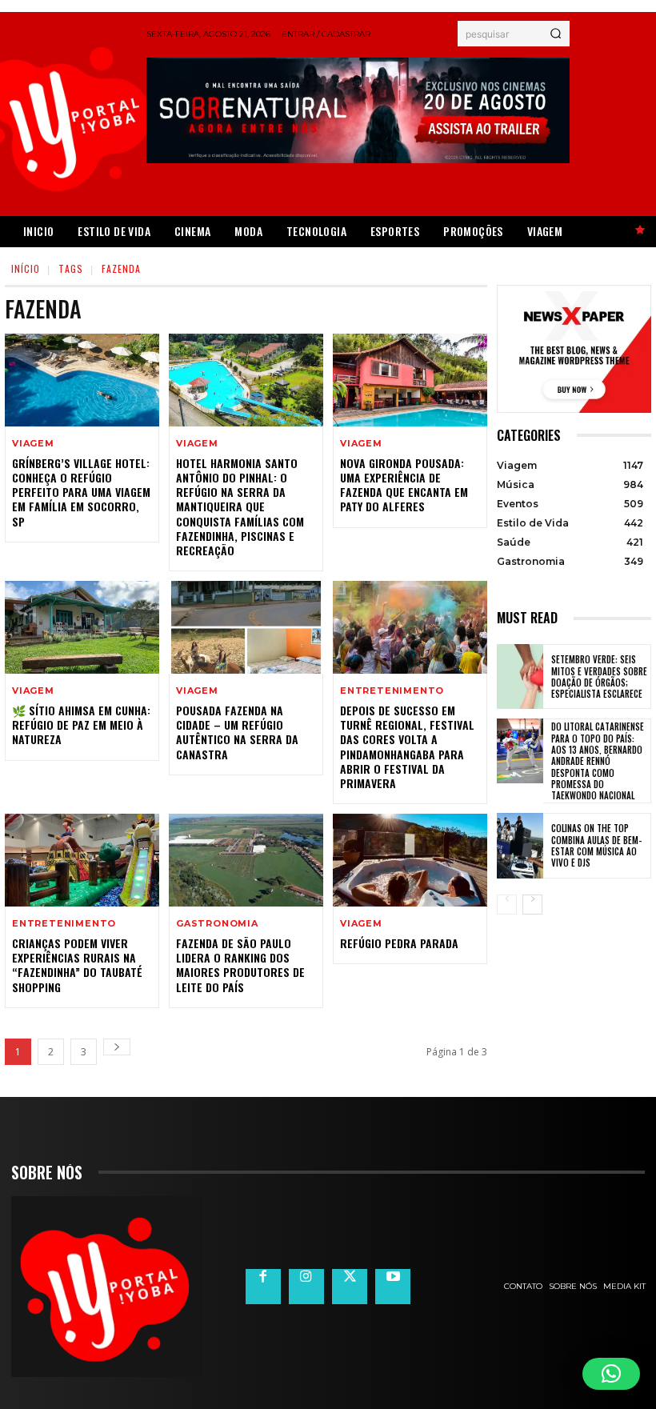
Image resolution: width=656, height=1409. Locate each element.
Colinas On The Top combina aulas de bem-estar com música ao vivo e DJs (596, 845)
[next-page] (116, 1047)
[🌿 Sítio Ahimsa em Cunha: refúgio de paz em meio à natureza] (82, 627)
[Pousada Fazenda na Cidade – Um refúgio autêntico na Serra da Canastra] (246, 627)
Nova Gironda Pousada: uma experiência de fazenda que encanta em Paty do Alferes (404, 484)
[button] (611, 1374)
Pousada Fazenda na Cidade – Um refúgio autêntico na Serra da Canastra (237, 732)
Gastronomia (217, 923)
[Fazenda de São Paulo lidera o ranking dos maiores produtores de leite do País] (246, 860)
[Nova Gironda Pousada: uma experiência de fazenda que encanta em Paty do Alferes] (410, 380)
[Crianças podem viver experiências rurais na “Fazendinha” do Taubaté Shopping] (82, 860)
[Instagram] (306, 1286)
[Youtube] (392, 1286)
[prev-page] (507, 905)
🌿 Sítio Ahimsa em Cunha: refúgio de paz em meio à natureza (81, 724)
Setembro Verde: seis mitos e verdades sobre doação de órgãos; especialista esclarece (599, 676)
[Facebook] (263, 1286)
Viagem (33, 443)
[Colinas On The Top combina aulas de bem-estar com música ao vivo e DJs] (520, 845)
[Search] (556, 33)
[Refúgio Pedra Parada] (410, 860)
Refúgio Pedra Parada (399, 943)
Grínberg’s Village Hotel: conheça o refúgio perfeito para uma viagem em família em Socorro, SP (81, 492)
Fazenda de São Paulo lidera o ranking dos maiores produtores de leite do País (240, 965)
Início (25, 268)
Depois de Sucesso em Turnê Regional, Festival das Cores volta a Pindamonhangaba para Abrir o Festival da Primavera (407, 746)
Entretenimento (392, 690)
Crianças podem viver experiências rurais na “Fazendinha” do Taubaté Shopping (77, 965)
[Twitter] (349, 1286)
